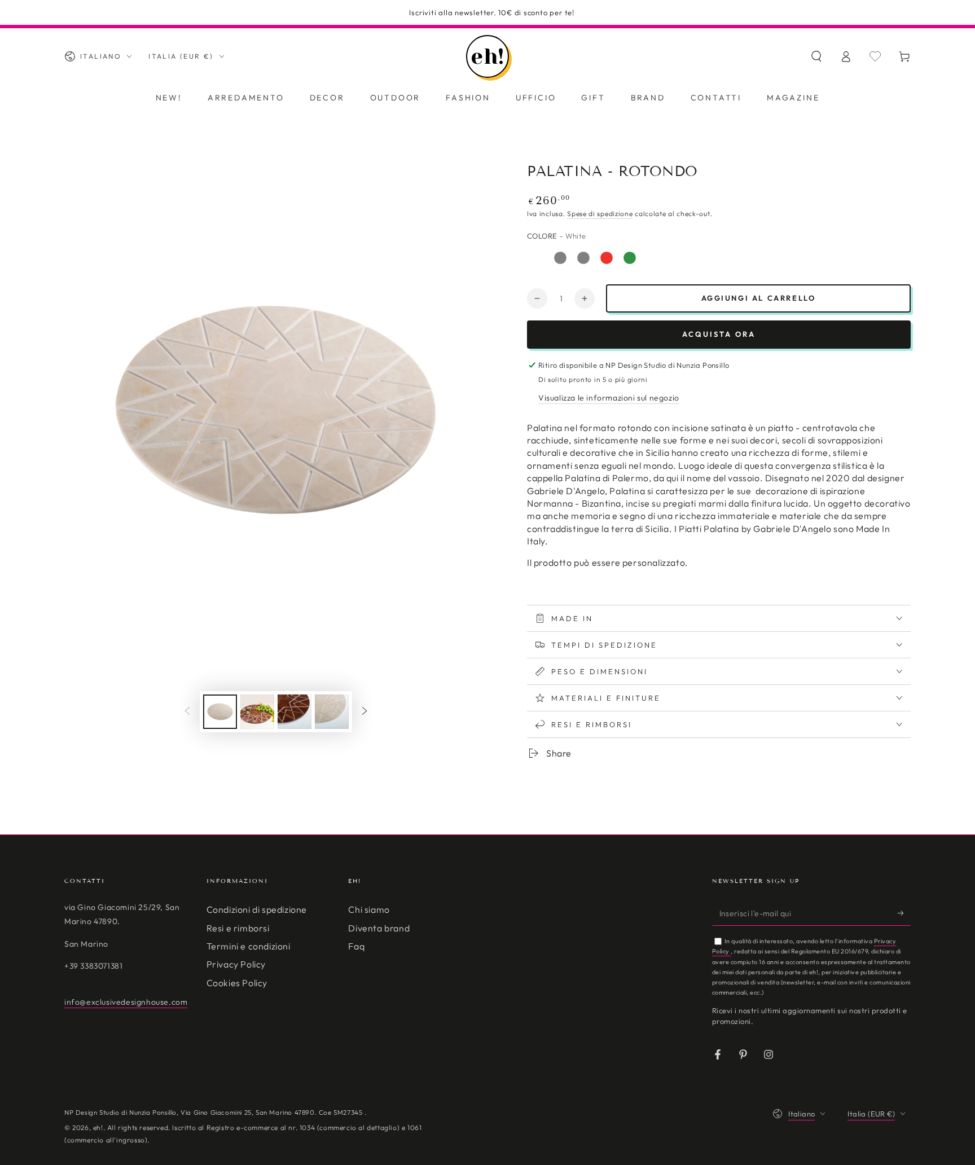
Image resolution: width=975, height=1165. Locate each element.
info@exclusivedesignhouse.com (125, 1002)
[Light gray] (560, 258)
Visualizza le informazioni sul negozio (608, 398)
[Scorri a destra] (364, 712)
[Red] (606, 258)
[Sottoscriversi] (904, 912)
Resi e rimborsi (238, 928)
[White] (537, 258)
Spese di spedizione (600, 213)
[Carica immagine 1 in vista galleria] (220, 711)
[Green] (630, 258)
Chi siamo (368, 909)
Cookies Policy (237, 982)
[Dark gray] (583, 258)
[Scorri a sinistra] (187, 712)
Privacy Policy (236, 964)
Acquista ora (719, 333)
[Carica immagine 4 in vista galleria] (294, 711)
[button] (816, 56)
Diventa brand (379, 928)
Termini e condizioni (249, 946)
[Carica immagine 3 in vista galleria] (257, 711)
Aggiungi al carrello (758, 297)
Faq (356, 946)
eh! (98, 1127)
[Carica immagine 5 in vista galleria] (332, 711)
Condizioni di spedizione (257, 909)
